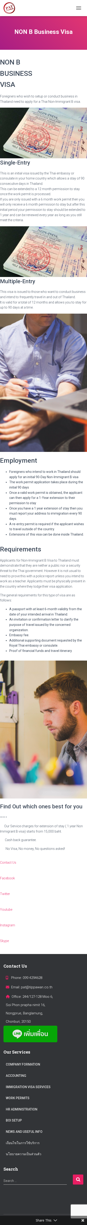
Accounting (16, 1076)
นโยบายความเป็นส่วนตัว (23, 1154)
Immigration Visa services (28, 1087)
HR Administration (21, 1109)
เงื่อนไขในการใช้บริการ (23, 1143)
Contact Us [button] (8, 862)
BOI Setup (14, 1120)
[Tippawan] (11, 8)
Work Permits (17, 1098)
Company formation (23, 1064)
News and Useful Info (24, 1132)
